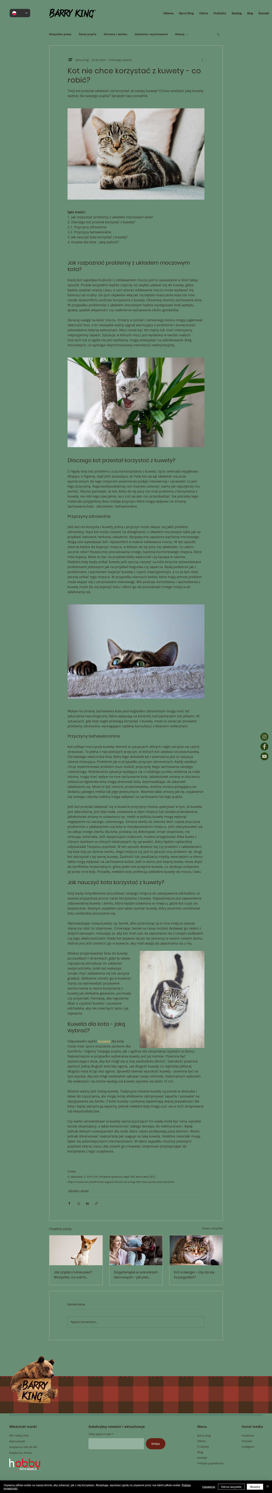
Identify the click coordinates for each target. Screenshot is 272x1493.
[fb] (264, 746)
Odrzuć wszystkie (231, 1487)
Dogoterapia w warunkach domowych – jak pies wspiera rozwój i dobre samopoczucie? (136, 1275)
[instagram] (264, 737)
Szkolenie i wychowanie (151, 34)
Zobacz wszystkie (212, 1228)
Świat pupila (87, 34)
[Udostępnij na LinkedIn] (87, 1203)
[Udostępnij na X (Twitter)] (78, 1203)
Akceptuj (255, 1487)
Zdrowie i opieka (115, 34)
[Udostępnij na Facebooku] (69, 1203)
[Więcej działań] (202, 60)
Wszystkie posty (60, 34)
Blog (200, 1452)
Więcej (179, 34)
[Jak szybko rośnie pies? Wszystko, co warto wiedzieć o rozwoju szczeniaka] (76, 1250)
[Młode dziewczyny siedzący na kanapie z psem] (136, 1250)
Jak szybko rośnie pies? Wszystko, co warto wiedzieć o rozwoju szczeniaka (73, 1275)
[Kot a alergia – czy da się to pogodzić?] (196, 1250)
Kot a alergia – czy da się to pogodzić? (194, 1275)
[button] (218, 34)
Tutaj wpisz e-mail (99, 1434)
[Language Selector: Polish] (20, 13)
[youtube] (264, 756)
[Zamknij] (267, 1486)
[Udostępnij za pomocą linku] (96, 1203)
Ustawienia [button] (208, 1487)
